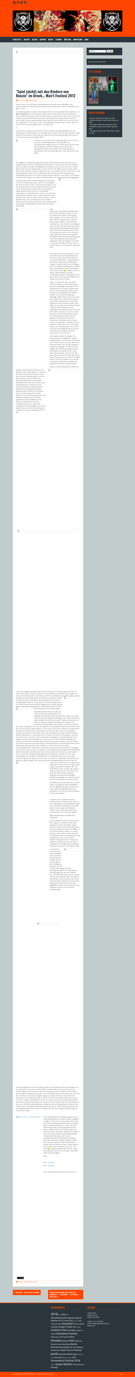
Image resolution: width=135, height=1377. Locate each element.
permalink (34, 1282)
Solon (43, 1374)
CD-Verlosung (66, 1320)
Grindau (71, 1330)
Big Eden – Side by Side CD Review (27, 1292)
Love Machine (64, 1344)
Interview (54, 1337)
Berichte (20, 1282)
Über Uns (67, 39)
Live (76, 1340)
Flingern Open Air (67, 1326)
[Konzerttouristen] (67, 21)
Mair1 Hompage (48, 1162)
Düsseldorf (68, 1323)
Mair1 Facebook (48, 1166)
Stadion (53, 1364)
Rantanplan (62, 1354)
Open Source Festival (71, 1350)
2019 (59, 1315)
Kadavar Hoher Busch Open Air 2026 (102, 118)
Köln (71, 1340)
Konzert (65, 1340)
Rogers (75, 1354)
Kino (72, 1336)
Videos (50, 39)
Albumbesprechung (61, 1317)
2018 (54, 1314)
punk (54, 1354)
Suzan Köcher (63, 1364)
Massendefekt (64, 1347)
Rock (70, 1354)
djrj (75, 1172)
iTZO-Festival (64, 1337)
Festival (25, 1282)
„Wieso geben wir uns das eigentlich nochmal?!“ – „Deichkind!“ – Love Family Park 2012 (64, 1294)
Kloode (55, 1340)
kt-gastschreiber (33, 100)
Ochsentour (55, 1350)
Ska (74, 1357)
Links (86, 39)
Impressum (77, 39)
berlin (79, 1317)
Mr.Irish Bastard (76, 1347)
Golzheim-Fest (59, 1330)
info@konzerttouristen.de (100, 1324)
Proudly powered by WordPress (23, 1374)
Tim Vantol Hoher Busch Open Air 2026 (103, 124)
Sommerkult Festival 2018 (65, 1360)
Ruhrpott (58, 1357)
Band (73, 1318)
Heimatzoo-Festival (66, 1333)
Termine (58, 39)
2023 (67, 1315)
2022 (63, 1314)
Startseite (17, 39)
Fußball (78, 1327)
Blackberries (56, 1320)
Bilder (34, 39)
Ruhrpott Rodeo (67, 1357)
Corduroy (75, 1321)
